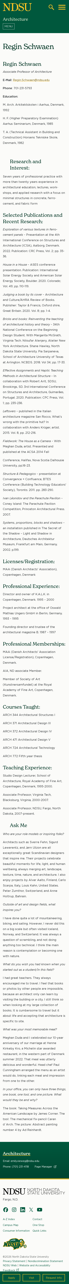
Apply (11, 1277)
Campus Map (10, 1224)
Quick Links (39, 1230)
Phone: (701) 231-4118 (16, 1166)
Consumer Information (16, 1230)
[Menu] (34, 26)
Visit (31, 1277)
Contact (37, 1219)
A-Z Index (9, 1219)
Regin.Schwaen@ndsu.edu (31, 80)
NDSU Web (10, 1265)
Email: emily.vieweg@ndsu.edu (21, 1161)
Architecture (16, 1153)
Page (43, 1166)
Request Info (54, 1277)
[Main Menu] (62, 7)
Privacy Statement (14, 1261)
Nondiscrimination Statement (45, 1261)
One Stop (38, 1224)
